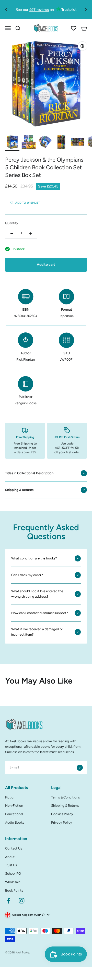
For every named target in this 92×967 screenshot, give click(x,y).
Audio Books (14, 822)
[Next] (86, 9)
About (10, 857)
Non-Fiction (14, 805)
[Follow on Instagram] (21, 900)
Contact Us (13, 848)
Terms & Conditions (65, 797)
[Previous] (6, 9)
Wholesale (12, 882)
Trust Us (11, 865)
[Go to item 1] (12, 143)
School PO (13, 873)
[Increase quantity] (30, 233)
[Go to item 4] (61, 143)
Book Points (14, 890)
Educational (14, 814)
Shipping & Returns (65, 805)
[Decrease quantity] (11, 233)
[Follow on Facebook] (8, 900)
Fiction (10, 797)
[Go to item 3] (45, 143)
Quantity (11, 223)
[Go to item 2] (28, 143)
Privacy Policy (61, 822)
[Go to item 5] (78, 143)
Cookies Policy (62, 814)
